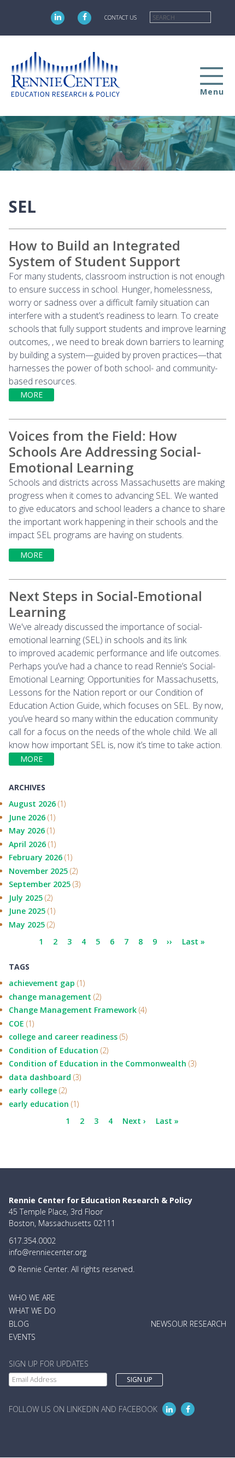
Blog (19, 1324)
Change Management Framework (73, 1010)
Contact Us (120, 17)
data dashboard (40, 1077)
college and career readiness (63, 1036)
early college (33, 1090)
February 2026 (35, 857)
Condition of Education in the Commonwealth (97, 1063)
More (31, 394)
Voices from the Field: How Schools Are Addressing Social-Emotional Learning (105, 451)
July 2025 (26, 898)
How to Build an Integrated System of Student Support (94, 253)
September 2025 (39, 884)
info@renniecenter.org (47, 1252)
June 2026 (27, 817)
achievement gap (42, 983)
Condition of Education (53, 1050)
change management (50, 997)
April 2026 (27, 844)
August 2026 (32, 803)
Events (22, 1337)
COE (16, 1023)
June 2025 (27, 911)
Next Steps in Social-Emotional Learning (105, 604)
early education (39, 1104)
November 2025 (38, 871)
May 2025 (27, 924)
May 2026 (27, 830)
